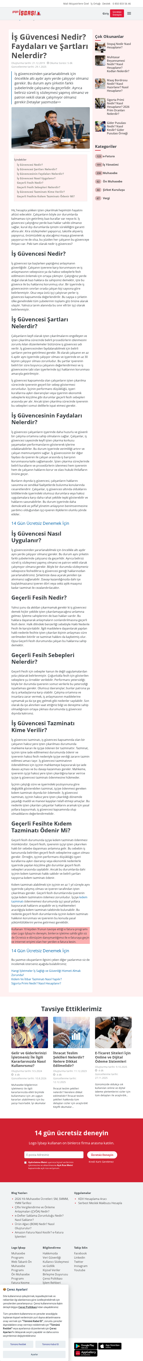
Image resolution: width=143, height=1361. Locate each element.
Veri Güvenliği (52, 1257)
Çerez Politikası (52, 1278)
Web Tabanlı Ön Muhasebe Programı (21, 1266)
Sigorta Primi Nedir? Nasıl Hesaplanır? (36, 983)
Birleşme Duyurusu (55, 1274)
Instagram (81, 1266)
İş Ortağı (96, 3)
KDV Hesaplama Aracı (92, 1199)
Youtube (79, 1270)
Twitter (78, 1262)
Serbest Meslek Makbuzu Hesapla (100, 1203)
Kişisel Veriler (51, 1270)
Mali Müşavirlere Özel (76, 3)
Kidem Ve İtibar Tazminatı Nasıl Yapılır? (36, 979)
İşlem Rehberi (52, 1283)
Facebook (80, 1253)
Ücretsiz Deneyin (117, 13)
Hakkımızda (50, 1253)
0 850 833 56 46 (122, 3)
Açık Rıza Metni (65, 1165)
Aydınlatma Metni (38, 1162)
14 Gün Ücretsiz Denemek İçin (40, 523)
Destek (106, 3)
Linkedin (79, 1257)
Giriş (106, 13)
